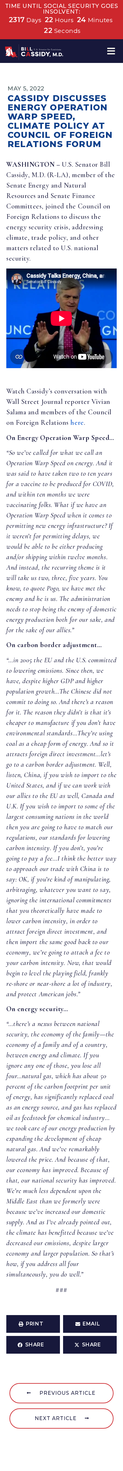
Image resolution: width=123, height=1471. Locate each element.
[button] (111, 51)
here (77, 422)
